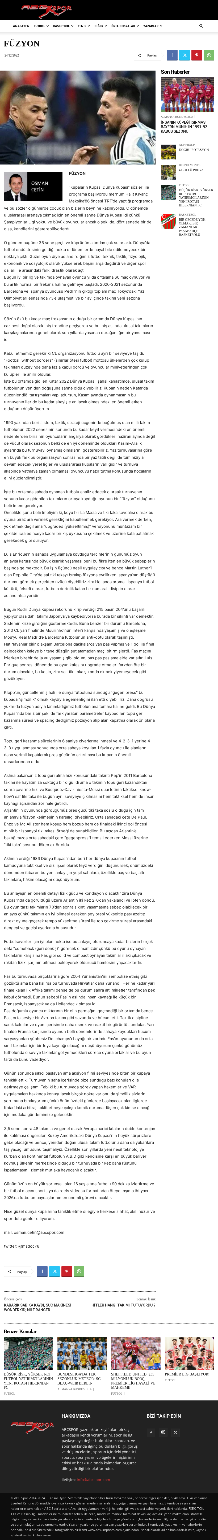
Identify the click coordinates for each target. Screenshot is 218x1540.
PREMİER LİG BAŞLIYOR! (187, 1374)
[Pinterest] (196, 55)
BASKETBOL (61, 26)
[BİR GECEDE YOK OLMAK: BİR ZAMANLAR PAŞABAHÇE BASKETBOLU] (168, 221)
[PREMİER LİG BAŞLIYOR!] (189, 1353)
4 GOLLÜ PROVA (191, 170)
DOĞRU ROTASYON (194, 150)
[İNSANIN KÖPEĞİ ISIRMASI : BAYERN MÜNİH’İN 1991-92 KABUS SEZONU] (187, 94)
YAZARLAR (150, 26)
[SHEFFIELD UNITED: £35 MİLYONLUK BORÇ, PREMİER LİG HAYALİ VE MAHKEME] (136, 1353)
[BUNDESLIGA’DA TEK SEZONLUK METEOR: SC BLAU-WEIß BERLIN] (82, 1353)
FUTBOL (39, 26)
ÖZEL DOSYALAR (123, 26)
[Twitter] (184, 55)
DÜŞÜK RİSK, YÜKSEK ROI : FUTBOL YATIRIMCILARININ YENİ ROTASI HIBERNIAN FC (196, 197)
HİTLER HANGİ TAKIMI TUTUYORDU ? (123, 1305)
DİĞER (98, 26)
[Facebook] (172, 55)
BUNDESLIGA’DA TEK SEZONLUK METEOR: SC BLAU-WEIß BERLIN (78, 1378)
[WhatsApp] (209, 55)
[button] (201, 26)
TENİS (82, 26)
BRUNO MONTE (189, 165)
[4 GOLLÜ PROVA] (168, 172)
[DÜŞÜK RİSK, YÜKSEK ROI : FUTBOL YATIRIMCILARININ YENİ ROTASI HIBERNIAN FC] (168, 192)
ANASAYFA (21, 26)
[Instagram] (163, 1432)
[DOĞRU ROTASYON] (168, 152)
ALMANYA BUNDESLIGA (177, 116)
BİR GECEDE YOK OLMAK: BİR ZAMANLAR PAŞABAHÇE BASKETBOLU (192, 227)
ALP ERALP (187, 145)
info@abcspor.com (93, 1479)
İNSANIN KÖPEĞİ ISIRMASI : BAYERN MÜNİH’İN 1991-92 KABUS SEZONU (184, 126)
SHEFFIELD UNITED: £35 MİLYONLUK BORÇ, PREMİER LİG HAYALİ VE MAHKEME (133, 1381)
